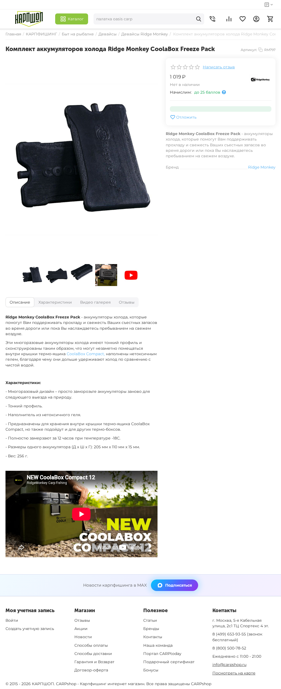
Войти (11, 620)
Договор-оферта (91, 670)
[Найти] (199, 19)
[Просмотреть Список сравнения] (228, 18)
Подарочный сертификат (169, 661)
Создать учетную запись (29, 628)
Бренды (151, 628)
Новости (83, 636)
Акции (81, 628)
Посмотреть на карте (233, 673)
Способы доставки (93, 653)
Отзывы (82, 620)
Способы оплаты (91, 645)
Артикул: (249, 49)
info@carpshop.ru (229, 664)
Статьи (150, 620)
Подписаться (178, 585)
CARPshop (201, 683)
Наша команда (158, 645)
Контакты (152, 636)
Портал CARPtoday (162, 653)
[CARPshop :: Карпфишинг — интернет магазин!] (29, 19)
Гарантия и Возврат (94, 661)
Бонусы (150, 670)
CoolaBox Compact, (86, 353)
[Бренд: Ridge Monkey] (260, 79)
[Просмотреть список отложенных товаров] (242, 18)
